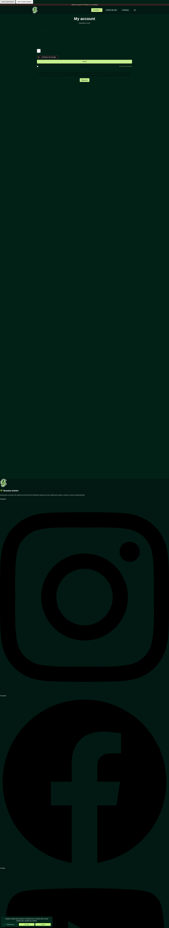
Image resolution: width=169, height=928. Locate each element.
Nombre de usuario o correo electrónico (49, 35)
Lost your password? (125, 66)
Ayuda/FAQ (125, 10)
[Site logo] (35, 10)
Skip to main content (24, 1)
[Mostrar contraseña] (38, 51)
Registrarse (85, 80)
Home (81, 23)
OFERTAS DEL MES (111, 10)
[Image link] (3, 483)
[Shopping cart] (135, 10)
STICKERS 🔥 (97, 10)
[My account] (132, 10)
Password (40, 43)
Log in (85, 61)
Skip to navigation (8, 1)
